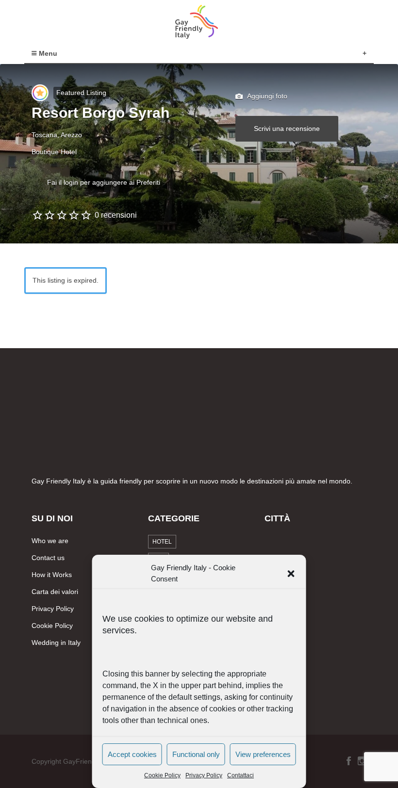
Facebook (349, 761)
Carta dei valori (55, 591)
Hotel (162, 541)
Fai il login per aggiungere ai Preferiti (103, 182)
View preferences (263, 754)
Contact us (48, 558)
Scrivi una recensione (287, 128)
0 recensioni (116, 215)
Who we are (50, 541)
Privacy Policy (203, 775)
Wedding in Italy (56, 642)
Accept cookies (132, 754)
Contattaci (240, 775)
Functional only (196, 754)
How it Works (52, 575)
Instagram (362, 761)
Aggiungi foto (266, 96)
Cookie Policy (162, 775)
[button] (291, 574)
